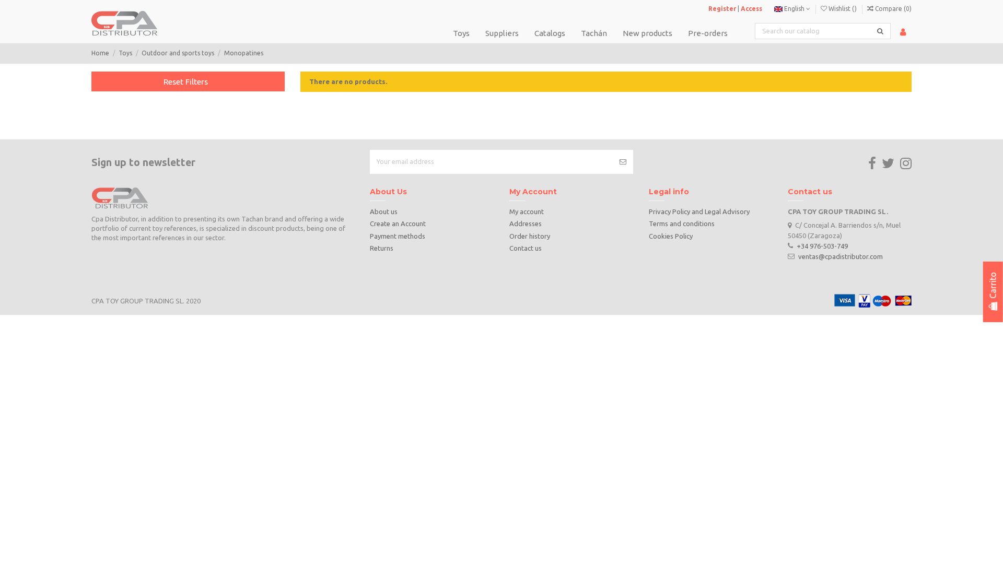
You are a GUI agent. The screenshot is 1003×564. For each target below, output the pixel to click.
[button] (550, 33)
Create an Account (398, 223)
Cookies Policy (671, 236)
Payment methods (397, 236)
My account (526, 211)
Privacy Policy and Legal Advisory (699, 211)
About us (384, 211)
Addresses (525, 223)
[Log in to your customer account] (902, 32)
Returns (381, 248)
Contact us (525, 248)
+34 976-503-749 (822, 245)
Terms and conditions (682, 223)
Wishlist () (842, 8)
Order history (529, 236)
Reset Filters (186, 81)
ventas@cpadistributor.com (840, 256)
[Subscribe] (623, 162)
